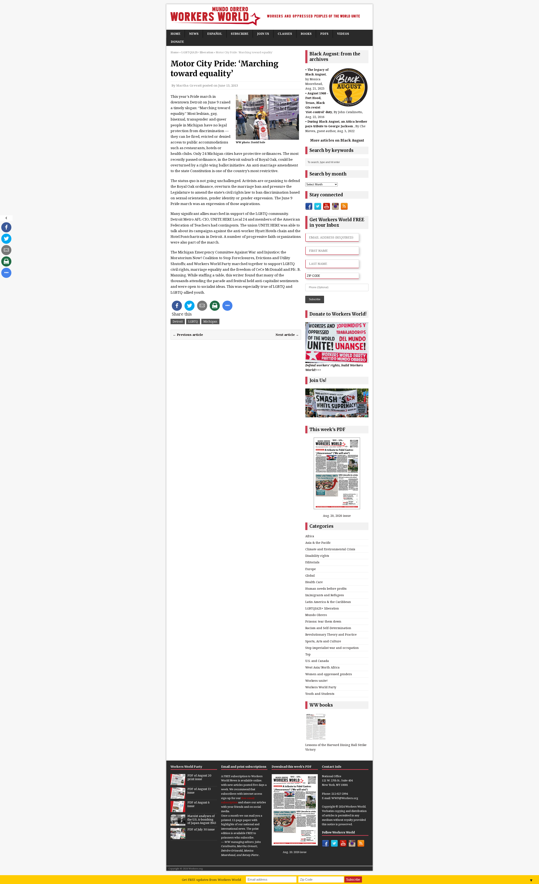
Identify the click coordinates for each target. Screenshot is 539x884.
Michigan (210, 321)
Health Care (314, 582)
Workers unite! (316, 681)
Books (306, 34)
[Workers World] (269, 17)
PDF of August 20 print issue (199, 777)
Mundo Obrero (316, 615)
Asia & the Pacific (318, 543)
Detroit (178, 321)
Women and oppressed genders (328, 674)
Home (175, 34)
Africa (309, 536)
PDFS (324, 34)
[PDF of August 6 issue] (178, 810)
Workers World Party (320, 687)
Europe (310, 569)
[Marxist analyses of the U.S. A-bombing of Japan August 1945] (178, 823)
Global (310, 575)
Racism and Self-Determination (328, 628)
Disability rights (317, 556)
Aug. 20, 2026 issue (337, 516)
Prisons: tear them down (323, 621)
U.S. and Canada (317, 661)
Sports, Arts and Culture (323, 641)
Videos (343, 34)
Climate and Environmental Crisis (330, 549)
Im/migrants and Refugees (324, 595)
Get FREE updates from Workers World (211, 879)
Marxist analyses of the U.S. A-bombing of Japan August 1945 (201, 819)
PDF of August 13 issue (199, 790)
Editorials (312, 562)
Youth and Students (319, 694)
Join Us (263, 34)
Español (214, 34)
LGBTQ (193, 321)
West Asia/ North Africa (322, 667)
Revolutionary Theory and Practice (331, 634)
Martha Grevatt (189, 85)
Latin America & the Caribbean (328, 602)
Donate (177, 42)
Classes (285, 34)
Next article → (287, 334)
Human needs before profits (326, 589)
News (194, 34)
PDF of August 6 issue (198, 804)
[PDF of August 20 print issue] (178, 783)
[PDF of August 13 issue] (178, 796)
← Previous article (188, 334)
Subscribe (239, 34)
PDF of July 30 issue (201, 829)
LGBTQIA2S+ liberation (322, 608)
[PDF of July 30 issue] (178, 837)
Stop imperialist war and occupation (332, 648)
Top (308, 654)
